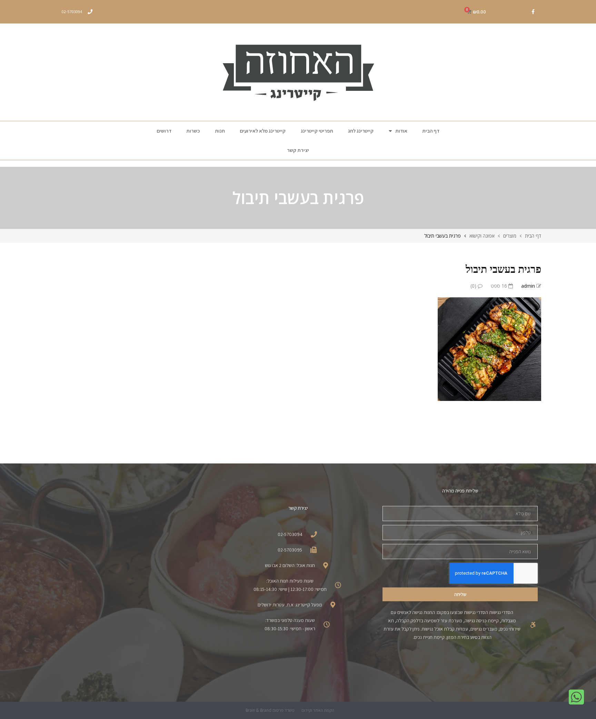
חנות (220, 130)
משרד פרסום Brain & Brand (270, 710)
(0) (474, 285)
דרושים (164, 130)
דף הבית (430, 130)
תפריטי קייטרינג (317, 130)
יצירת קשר (298, 150)
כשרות (193, 130)
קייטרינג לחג (361, 130)
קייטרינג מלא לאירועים (263, 130)
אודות (401, 130)
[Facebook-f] (533, 12)
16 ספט (499, 285)
